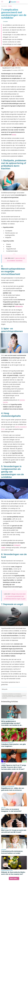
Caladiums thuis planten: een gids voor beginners (13, 745)
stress (14, 134)
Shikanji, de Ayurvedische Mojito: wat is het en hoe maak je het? (13, 873)
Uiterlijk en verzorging (7, 719)
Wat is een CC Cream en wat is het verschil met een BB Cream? (13, 831)
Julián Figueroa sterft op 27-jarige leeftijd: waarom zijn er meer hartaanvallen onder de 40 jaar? (13, 767)
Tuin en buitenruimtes (7, 742)
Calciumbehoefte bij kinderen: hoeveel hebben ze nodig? (12, 852)
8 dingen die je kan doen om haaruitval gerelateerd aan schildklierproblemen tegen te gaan (15, 596)
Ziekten (10, 6)
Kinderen (3, 849)
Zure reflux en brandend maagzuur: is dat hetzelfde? (11, 810)
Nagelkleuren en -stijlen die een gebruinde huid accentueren (12, 789)
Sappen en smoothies (7, 870)
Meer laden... (14, 878)
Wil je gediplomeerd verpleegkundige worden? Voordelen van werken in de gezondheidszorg (11, 723)
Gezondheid (4, 6)
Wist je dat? (4, 828)
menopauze (19, 306)
